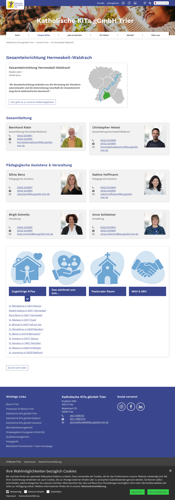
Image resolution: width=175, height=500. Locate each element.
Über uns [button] (155, 35)
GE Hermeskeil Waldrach (62, 42)
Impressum (11, 496)
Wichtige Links (16, 396)
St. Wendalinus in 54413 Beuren (25, 305)
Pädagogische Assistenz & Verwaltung (39, 165)
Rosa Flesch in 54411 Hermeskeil (25, 315)
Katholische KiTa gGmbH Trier (20, 42)
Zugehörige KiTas (23, 291)
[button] (44, 35)
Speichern (137, 492)
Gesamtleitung (19, 118)
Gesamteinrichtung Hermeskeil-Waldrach (49, 57)
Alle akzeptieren (158, 492)
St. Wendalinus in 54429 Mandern (26, 329)
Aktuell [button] (130, 35)
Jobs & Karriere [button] (75, 35)
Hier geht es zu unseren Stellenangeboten (32, 102)
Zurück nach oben (17, 367)
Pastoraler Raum (103, 291)
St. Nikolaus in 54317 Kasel (22, 319)
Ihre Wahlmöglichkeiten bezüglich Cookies (41, 471)
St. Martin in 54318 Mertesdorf (24, 333)
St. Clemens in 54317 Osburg (23, 338)
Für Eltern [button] (104, 35)
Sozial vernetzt (127, 396)
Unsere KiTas (43, 42)
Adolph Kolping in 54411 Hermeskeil (27, 310)
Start (17, 35)
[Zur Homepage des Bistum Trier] (161, 3)
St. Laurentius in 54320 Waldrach (26, 352)
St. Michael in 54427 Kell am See (25, 324)
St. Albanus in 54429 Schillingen (25, 347)
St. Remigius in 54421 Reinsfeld (25, 343)
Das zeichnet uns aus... (63, 291)
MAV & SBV (139, 291)
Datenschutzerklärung (93, 486)
